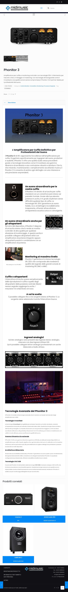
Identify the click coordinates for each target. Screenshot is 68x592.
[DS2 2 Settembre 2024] (66, 584)
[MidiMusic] (16, 8)
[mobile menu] (41, 8)
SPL (18, 520)
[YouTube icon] (59, 2)
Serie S (53, 520)
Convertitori (33, 86)
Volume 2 (18, 517)
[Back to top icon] (62, 588)
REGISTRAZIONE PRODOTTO (12, 571)
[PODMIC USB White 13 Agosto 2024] (1, 584)
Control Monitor (24, 86)
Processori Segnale (49, 86)
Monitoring (40, 86)
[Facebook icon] (57, 2)
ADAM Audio (47, 520)
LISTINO (6, 580)
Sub (22, 561)
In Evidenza (7, 88)
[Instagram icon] (61, 2)
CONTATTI (7, 568)
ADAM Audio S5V (49, 517)
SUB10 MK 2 (18, 557)
